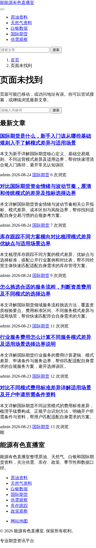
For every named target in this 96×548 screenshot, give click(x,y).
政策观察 (19, 511)
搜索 (56, 50)
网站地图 (19, 521)
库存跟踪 (19, 505)
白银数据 (19, 28)
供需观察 (19, 39)
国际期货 (19, 34)
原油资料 (19, 17)
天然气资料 (21, 22)
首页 (15, 60)
